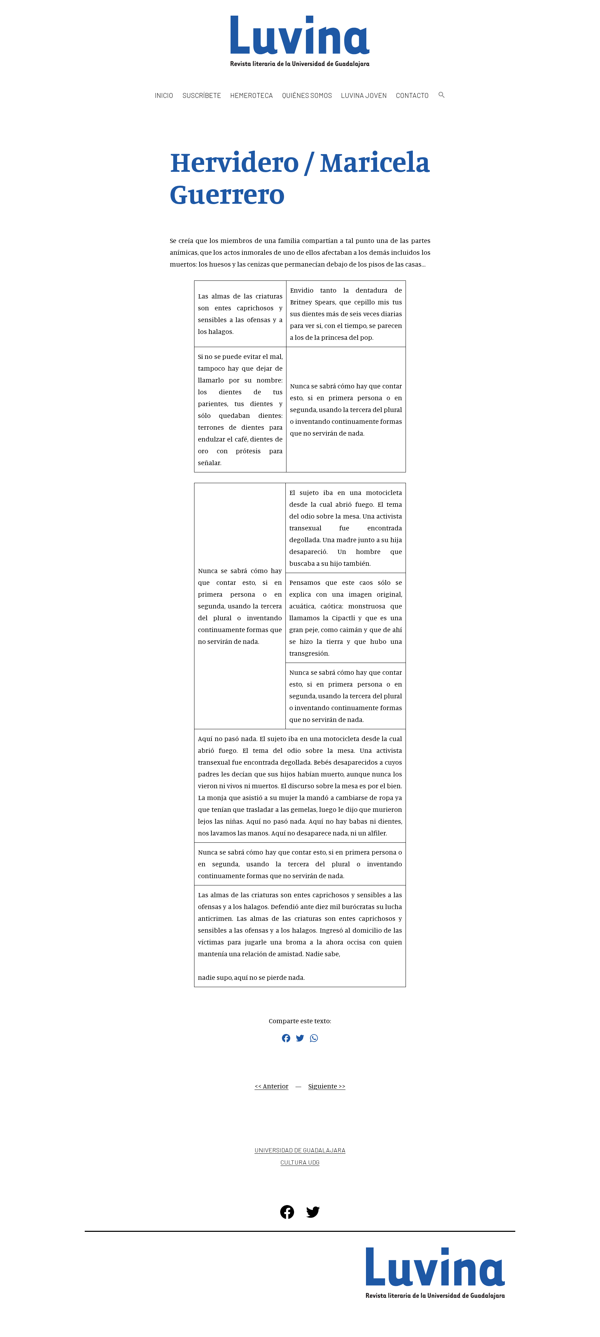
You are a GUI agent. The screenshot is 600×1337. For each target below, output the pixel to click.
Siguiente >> (326, 1086)
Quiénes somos (307, 95)
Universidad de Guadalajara (300, 1150)
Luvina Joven (364, 95)
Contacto (412, 95)
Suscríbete (202, 95)
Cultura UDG (300, 1162)
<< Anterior (272, 1086)
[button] (441, 95)
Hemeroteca (251, 95)
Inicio (164, 95)
